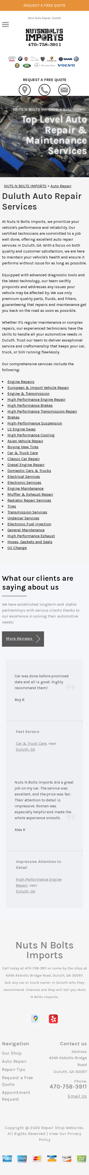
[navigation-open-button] (5, 24)
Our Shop (12, 1053)
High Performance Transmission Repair (42, 411)
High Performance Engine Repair (36, 399)
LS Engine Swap (21, 429)
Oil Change (17, 547)
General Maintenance (25, 530)
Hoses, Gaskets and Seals (29, 541)
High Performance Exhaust (31, 536)
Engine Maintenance (25, 488)
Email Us (77, 1096)
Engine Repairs (20, 381)
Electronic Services (24, 482)
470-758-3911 (36, 968)
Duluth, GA (25, 749)
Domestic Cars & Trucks (29, 470)
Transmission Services (27, 512)
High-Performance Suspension (34, 423)
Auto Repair (74, 109)
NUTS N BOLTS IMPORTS (36, 109)
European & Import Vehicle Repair (38, 387)
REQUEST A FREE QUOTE (44, 5)
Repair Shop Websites (62, 1127)
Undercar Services (23, 518)
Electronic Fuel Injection (29, 524)
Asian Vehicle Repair (25, 441)
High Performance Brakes (30, 405)
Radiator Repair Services (29, 500)
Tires (11, 506)
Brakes (13, 417)
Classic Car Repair (23, 458)
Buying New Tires (23, 447)
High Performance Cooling (31, 435)
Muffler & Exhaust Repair (30, 494)
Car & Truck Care (22, 452)
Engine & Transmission (28, 393)
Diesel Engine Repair (25, 464)
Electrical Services (23, 476)
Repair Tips (13, 1069)
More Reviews (19, 638)
